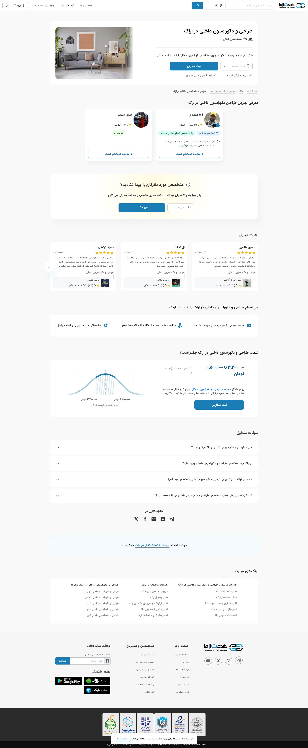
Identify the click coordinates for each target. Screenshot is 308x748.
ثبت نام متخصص (147, 677)
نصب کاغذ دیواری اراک (225, 615)
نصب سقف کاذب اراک (226, 592)
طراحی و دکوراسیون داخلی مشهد (102, 609)
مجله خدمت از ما (182, 654)
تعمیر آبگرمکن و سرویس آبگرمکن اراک (148, 603)
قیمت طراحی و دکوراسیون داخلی (210, 389)
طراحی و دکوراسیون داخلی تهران (102, 592)
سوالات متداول (183, 684)
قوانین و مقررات (182, 692)
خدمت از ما (86, 5)
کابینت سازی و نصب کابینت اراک (220, 603)
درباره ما (186, 662)
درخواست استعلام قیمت (189, 154)
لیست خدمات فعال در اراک (152, 545)
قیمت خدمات (67, 5)
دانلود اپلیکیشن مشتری (145, 669)
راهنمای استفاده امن (146, 684)
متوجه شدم (122, 739)
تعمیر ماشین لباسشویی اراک (154, 609)
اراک (241, 91)
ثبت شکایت (149, 692)
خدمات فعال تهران (146, 654)
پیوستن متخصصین (44, 5)
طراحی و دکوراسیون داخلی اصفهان (101, 597)
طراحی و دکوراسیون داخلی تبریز (103, 603)
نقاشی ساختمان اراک (226, 597)
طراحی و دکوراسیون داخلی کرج (103, 615)
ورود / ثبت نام (13, 5)
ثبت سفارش (194, 66)
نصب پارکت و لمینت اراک (224, 609)
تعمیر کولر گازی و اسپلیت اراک (153, 615)
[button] (49, 267)
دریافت (62, 661)
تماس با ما (184, 677)
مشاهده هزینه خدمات (145, 662)
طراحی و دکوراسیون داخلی (222, 91)
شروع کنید (142, 207)
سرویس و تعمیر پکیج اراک (155, 592)
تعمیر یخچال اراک (159, 597)
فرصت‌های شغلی (182, 669)
